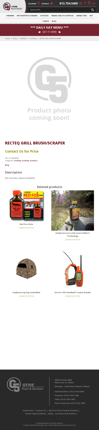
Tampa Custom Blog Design (33, 425)
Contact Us (41, 410)
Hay (91, 16)
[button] (92, 10)
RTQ (7, 165)
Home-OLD (28, 410)
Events (46, 21)
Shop (15, 38)
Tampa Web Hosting (55, 425)
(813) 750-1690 (78, 403)
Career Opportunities (35, 413)
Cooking (33, 38)
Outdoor (44, 16)
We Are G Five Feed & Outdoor (63, 410)
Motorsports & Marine (27, 16)
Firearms (10, 16)
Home (7, 38)
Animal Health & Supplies (62, 16)
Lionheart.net (70, 425)
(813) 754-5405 (77, 391)
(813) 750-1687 (68, 399)
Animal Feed (81, 16)
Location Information (65, 413)
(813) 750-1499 (71, 395)
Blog (54, 21)
